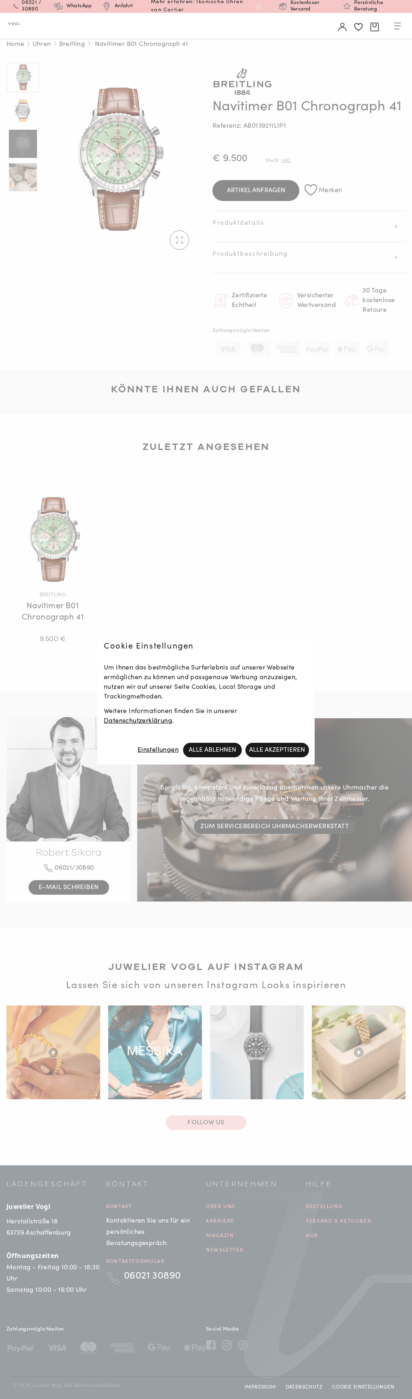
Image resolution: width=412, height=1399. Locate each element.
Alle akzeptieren (277, 750)
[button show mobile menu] (397, 27)
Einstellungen (158, 750)
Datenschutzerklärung (138, 721)
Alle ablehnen (212, 750)
